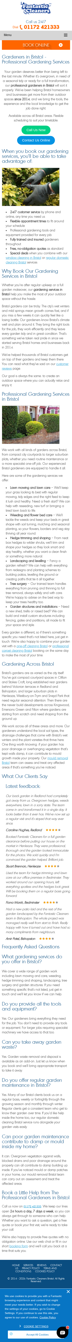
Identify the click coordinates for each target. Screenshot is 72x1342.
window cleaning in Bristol (23, 257)
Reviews (41, 1265)
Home (16, 1265)
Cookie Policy (48, 1317)
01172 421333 (41, 27)
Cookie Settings (36, 1326)
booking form (18, 1246)
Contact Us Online (36, 140)
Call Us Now (36, 130)
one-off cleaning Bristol (32, 646)
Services (28, 1265)
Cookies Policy (45, 1271)
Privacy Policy (31, 1268)
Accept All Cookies (37, 1334)
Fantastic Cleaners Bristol (40, 1278)
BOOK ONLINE (36, 45)
